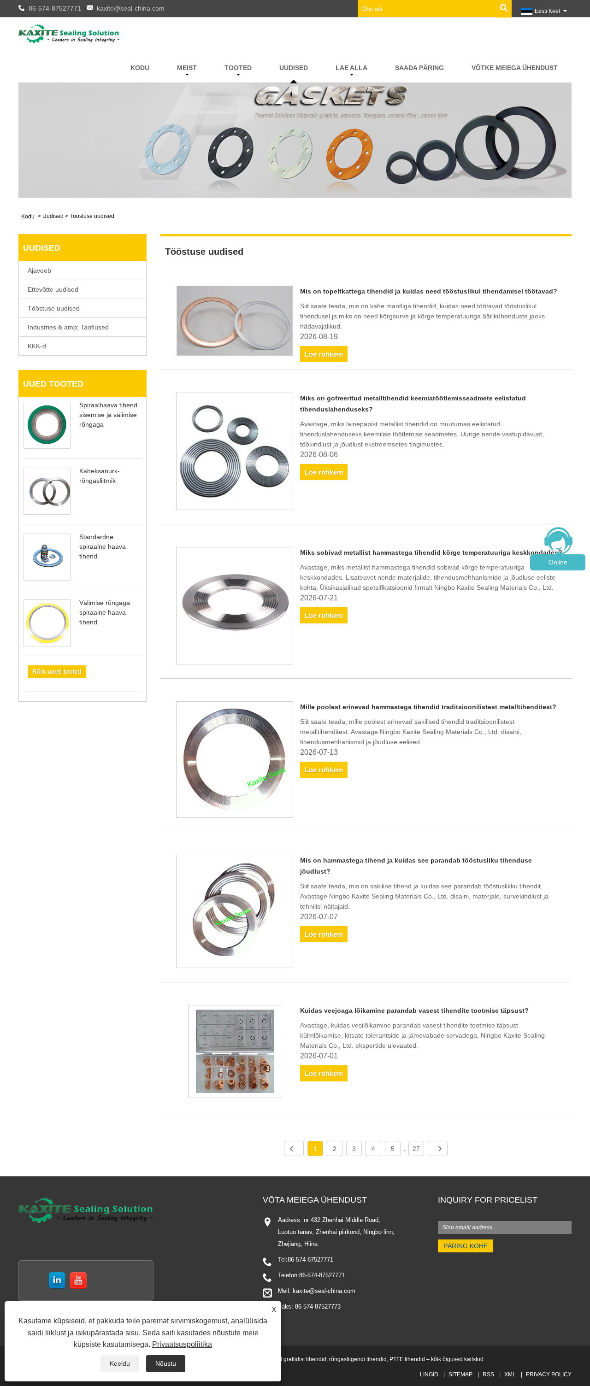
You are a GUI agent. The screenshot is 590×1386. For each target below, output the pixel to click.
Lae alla (351, 67)
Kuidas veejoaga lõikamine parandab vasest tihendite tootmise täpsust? (414, 1010)
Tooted (238, 67)
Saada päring (419, 67)
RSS (488, 1374)
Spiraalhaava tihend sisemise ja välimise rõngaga (108, 414)
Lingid (429, 1374)
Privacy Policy (549, 1374)
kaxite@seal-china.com (131, 8)
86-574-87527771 (55, 8)
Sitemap (460, 1374)
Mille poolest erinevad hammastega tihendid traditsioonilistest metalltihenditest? (428, 707)
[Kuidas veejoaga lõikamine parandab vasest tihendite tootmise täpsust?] (235, 1053)
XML (510, 1374)
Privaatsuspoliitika (182, 1344)
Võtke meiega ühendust (515, 67)
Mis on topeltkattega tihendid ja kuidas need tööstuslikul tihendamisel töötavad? (428, 291)
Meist (187, 67)
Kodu (139, 67)
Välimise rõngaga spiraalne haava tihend (104, 612)
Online (558, 562)
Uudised (293, 67)
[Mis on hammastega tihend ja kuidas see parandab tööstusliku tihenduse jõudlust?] (235, 913)
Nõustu (165, 1363)
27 (416, 1148)
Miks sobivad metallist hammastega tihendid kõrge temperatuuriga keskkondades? (431, 552)
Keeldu (120, 1363)
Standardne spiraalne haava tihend (102, 546)
